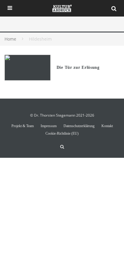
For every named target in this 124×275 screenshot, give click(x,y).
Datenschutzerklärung (79, 126)
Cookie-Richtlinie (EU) (62, 133)
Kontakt (107, 126)
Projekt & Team (22, 126)
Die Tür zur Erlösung (78, 67)
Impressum (49, 126)
